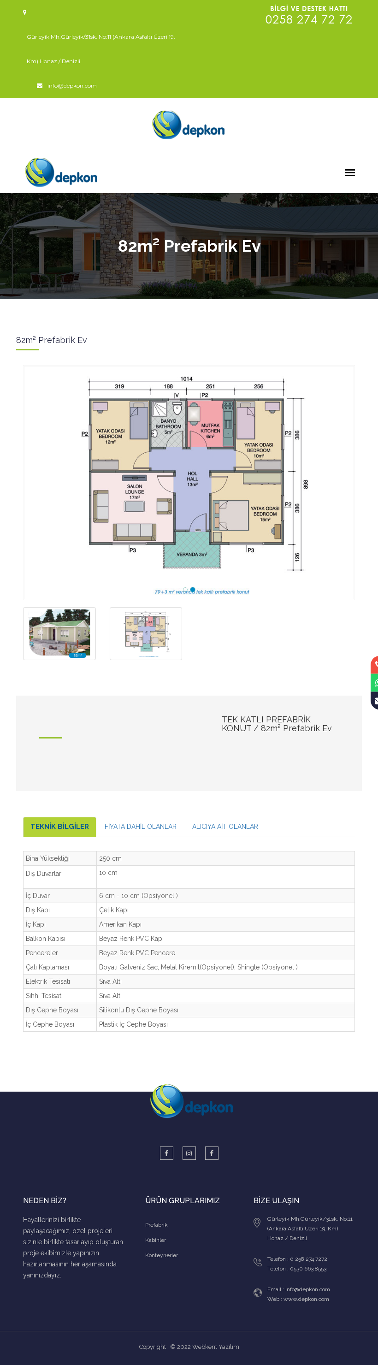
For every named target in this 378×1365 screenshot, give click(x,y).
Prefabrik (156, 1225)
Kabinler (155, 1240)
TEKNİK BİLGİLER (59, 826)
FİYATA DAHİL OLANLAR (141, 826)
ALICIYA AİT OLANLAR (225, 826)
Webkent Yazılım (215, 1346)
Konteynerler (161, 1255)
